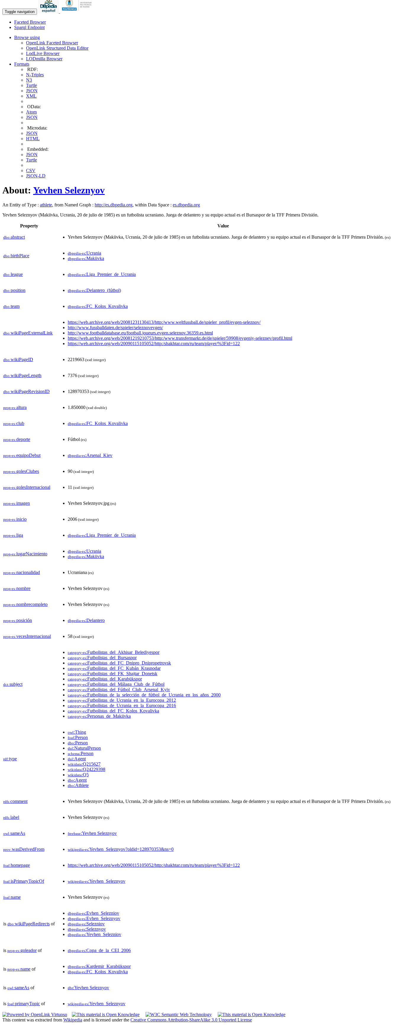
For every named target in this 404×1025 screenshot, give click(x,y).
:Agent (77, 758)
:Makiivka (86, 258)
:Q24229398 (86, 769)
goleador (22, 950)
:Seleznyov (87, 929)
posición (17, 620)
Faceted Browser (30, 22)
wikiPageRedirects (28, 923)
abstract (14, 237)
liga (13, 535)
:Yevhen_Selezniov (94, 934)
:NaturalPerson (84, 748)
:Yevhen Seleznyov (92, 833)
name (12, 897)
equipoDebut (22, 455)
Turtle (31, 85)
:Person (78, 737)
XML (31, 95)
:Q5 (78, 774)
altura (15, 407)
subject (12, 684)
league (13, 274)
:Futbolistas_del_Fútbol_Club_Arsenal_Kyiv (119, 689)
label (11, 817)
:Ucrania (84, 253)
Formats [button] (21, 64)
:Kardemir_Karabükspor (99, 966)
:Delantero (86, 620)
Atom (31, 111)
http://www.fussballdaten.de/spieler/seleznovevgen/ (115, 327)
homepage (16, 865)
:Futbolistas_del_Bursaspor (102, 657)
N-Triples (35, 74)
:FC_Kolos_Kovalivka (98, 306)
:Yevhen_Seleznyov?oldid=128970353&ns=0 (121, 849)
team (11, 306)
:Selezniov (86, 923)
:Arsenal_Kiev (90, 455)
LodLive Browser (42, 53)
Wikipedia (72, 1019)
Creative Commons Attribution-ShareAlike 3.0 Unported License (191, 1019)
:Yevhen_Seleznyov (96, 881)
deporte (16, 439)
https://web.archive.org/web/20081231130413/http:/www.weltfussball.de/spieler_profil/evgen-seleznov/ (164, 322)
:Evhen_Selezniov (93, 913)
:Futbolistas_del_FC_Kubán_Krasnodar (114, 668)
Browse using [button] (27, 37)
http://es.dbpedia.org (113, 204)
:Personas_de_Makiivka (99, 716)
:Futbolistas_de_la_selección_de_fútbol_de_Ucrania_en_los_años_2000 (144, 694)
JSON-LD (36, 175)
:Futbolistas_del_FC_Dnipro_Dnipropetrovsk (119, 662)
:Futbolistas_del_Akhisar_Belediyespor (113, 652)
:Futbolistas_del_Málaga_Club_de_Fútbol (116, 684)
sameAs (14, 833)
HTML (33, 138)
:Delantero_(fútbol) (94, 290)
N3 (29, 80)
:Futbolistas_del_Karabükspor (105, 678)
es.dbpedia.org (186, 204)
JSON (32, 90)
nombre (16, 588)
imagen (16, 503)
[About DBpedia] (49, 11)
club (13, 423)
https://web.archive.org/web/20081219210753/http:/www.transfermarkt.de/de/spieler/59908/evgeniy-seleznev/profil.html (180, 338)
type (10, 758)
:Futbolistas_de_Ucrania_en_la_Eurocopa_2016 (122, 705)
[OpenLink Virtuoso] (34, 1014)
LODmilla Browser (44, 58)
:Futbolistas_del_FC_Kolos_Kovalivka (113, 710)
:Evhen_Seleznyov (94, 918)
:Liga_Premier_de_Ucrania (102, 274)
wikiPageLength (22, 375)
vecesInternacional (27, 636)
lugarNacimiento (25, 553)
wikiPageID (18, 359)
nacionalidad (21, 572)
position (14, 290)
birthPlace (16, 255)
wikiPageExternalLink (28, 332)
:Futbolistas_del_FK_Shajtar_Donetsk (112, 673)
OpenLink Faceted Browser (52, 42)
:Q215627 (84, 764)
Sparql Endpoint (29, 27)
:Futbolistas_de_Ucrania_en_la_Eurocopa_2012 (122, 700)
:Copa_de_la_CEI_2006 (99, 950)
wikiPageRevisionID (26, 391)
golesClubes (21, 471)
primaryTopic (23, 1003)
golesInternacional (26, 487)
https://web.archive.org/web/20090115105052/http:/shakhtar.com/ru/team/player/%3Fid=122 (154, 343)
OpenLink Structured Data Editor (57, 48)
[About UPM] (78, 11)
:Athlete (78, 785)
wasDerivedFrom (23, 849)
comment (15, 801)
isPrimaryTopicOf (23, 881)
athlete (46, 204)
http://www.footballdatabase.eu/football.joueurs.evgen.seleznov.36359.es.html (140, 332)
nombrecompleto (25, 604)
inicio (15, 519)
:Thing (77, 732)
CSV (30, 170)
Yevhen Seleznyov (69, 190)
